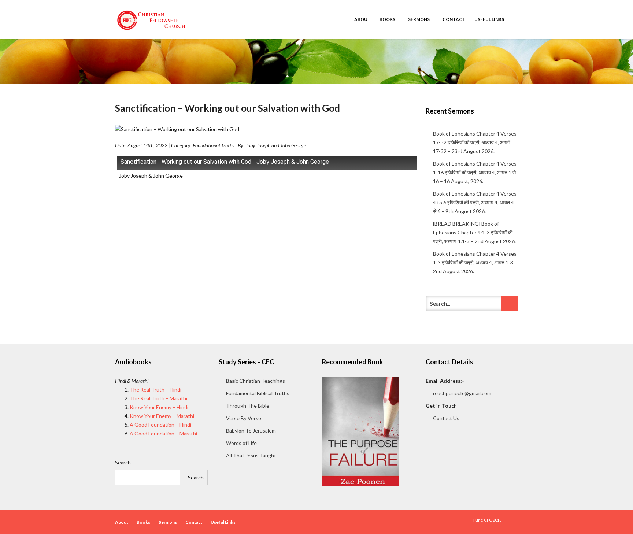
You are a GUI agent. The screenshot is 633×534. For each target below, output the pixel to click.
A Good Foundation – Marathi (163, 433)
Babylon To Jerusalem (251, 430)
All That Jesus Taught (251, 455)
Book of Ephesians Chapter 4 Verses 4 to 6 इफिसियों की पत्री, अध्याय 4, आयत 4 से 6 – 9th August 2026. (475, 202)
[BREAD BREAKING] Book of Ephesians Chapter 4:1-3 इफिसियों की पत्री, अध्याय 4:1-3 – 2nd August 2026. (474, 232)
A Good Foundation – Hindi (160, 425)
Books (388, 19)
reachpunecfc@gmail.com (462, 393)
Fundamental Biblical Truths (257, 393)
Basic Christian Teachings (255, 381)
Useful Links (489, 19)
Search (123, 462)
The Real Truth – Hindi (155, 389)
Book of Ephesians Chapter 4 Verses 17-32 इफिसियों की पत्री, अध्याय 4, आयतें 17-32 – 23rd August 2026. (475, 142)
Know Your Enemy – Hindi (159, 407)
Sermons (419, 19)
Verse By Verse (243, 418)
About (362, 19)
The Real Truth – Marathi (158, 398)
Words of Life (241, 443)
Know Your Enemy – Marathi (162, 416)
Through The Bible (247, 406)
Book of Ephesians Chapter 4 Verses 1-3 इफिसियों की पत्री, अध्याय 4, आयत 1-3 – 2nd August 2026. (475, 262)
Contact (454, 19)
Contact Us (446, 418)
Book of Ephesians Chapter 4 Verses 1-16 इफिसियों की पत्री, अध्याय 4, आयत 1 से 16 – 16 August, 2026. (475, 172)
